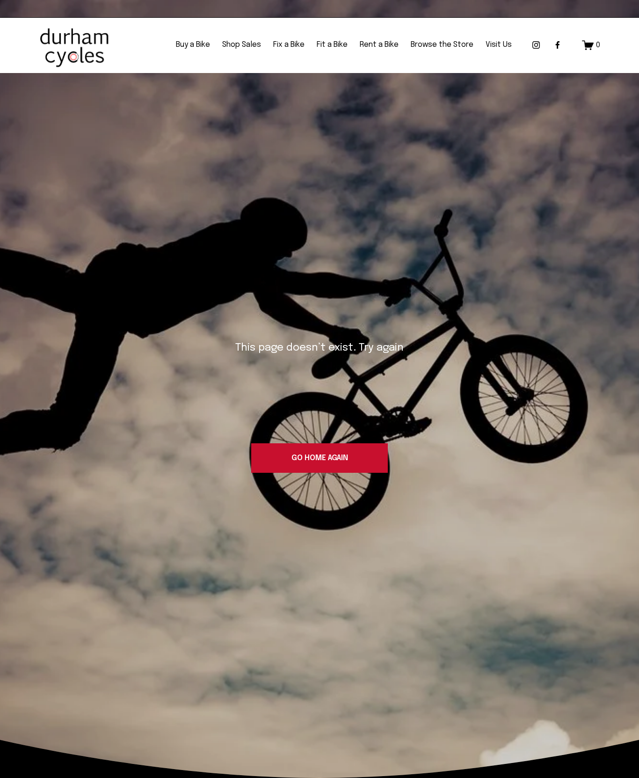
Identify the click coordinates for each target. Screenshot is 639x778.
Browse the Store (442, 45)
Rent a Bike (379, 45)
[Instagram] (536, 45)
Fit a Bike (332, 45)
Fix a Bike (289, 45)
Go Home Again (319, 458)
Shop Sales (241, 45)
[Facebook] (557, 45)
